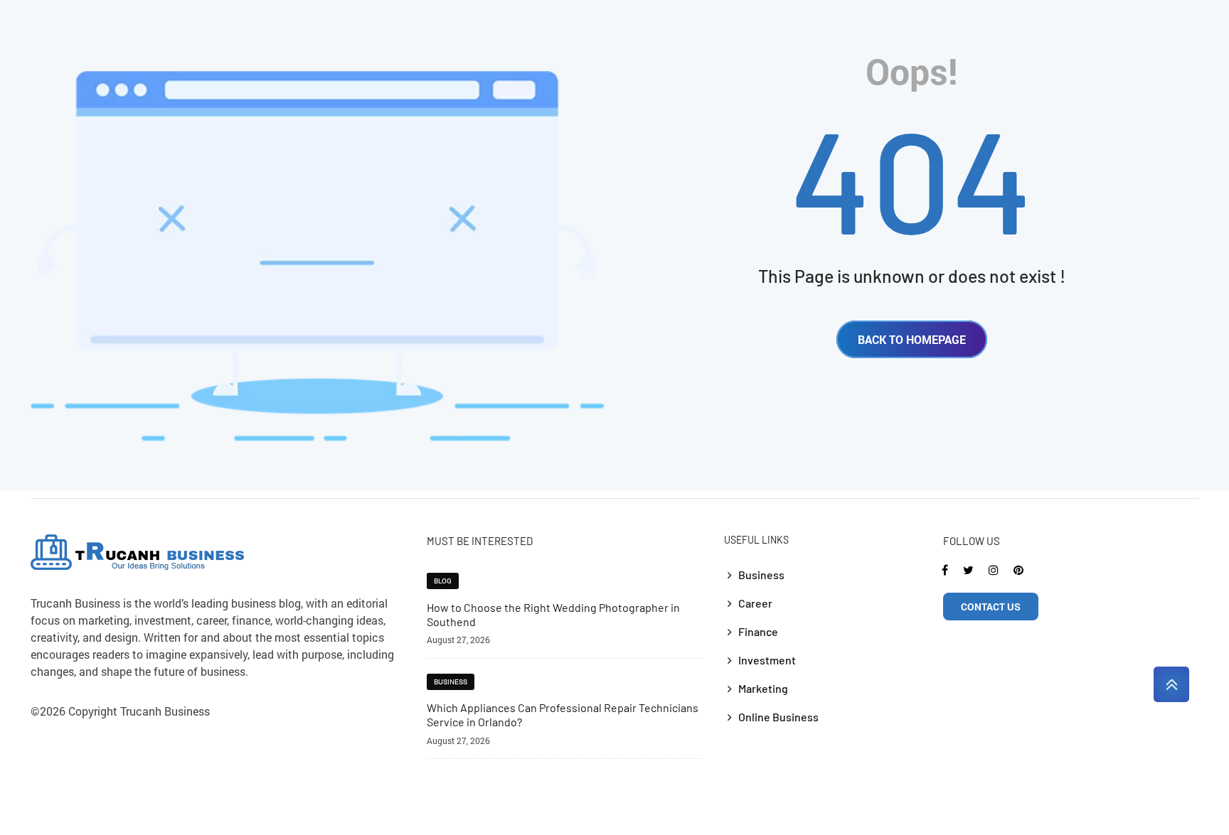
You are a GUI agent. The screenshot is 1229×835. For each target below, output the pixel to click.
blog (443, 581)
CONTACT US (991, 606)
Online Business (778, 716)
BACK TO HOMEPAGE (912, 339)
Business (450, 681)
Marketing (763, 688)
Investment (767, 660)
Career (755, 603)
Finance (758, 631)
